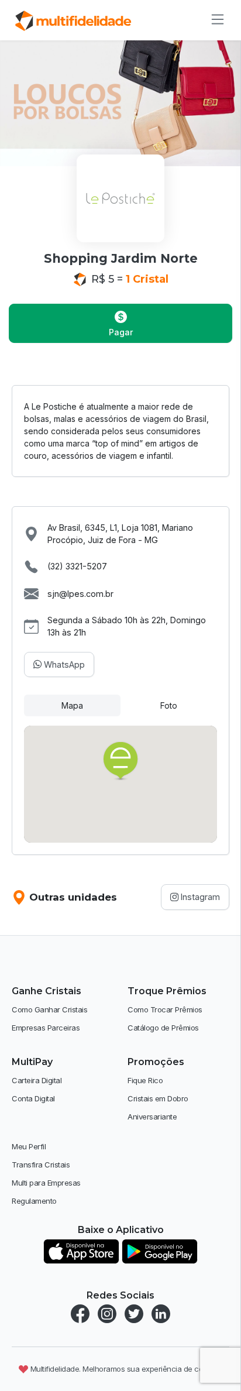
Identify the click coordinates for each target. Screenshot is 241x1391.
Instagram (199, 897)
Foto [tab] (168, 705)
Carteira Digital (36, 1080)
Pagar (121, 332)
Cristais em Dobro (158, 1098)
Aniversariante (152, 1116)
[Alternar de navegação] (214, 19)
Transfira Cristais (41, 1164)
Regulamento (34, 1200)
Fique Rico (145, 1080)
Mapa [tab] (72, 705)
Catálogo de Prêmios (163, 1027)
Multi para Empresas (46, 1182)
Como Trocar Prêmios (165, 1009)
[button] (120, 761)
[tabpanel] (120, 784)
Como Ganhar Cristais (49, 1009)
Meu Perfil (29, 1146)
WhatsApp (63, 664)
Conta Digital (33, 1098)
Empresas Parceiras (46, 1027)
